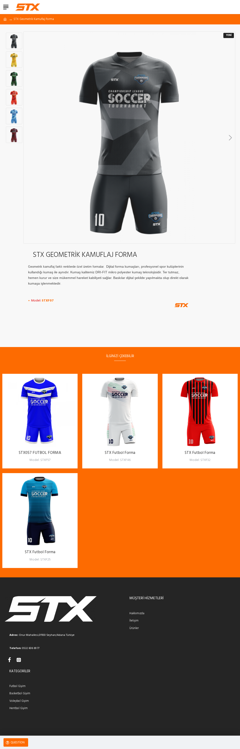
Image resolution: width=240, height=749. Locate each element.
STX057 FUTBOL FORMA (40, 453)
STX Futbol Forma (120, 453)
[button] (28, 137)
